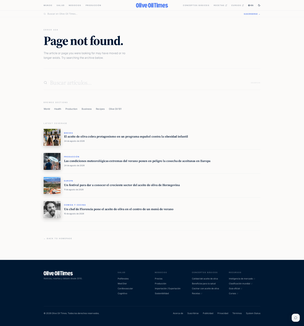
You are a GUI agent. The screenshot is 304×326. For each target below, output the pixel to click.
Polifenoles (123, 278)
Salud (61, 5)
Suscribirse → (252, 14)
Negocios (75, 5)
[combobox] (144, 14)
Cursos (236, 5)
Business (87, 108)
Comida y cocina (75, 205)
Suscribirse (193, 313)
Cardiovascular (125, 288)
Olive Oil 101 (115, 108)
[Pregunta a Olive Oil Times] (296, 318)
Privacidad (222, 313)
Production (71, 108)
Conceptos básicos (196, 5)
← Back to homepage (58, 238)
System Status (253, 313)
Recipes (100, 108)
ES (252, 5)
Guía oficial (234, 288)
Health (57, 108)
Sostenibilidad (162, 293)
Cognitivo (122, 293)
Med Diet (122, 283)
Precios (158, 278)
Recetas (219, 5)
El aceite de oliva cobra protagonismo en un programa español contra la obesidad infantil (126, 137)
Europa (68, 181)
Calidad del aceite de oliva (205, 278)
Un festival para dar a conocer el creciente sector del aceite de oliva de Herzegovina (122, 185)
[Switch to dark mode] (259, 5)
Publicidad (208, 313)
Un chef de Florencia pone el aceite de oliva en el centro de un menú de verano (118, 209)
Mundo (48, 5)
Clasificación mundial (239, 283)
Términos (237, 313)
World (47, 108)
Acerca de (178, 313)
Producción (94, 5)
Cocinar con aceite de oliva (205, 288)
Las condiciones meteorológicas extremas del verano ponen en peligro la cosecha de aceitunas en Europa (137, 161)
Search (255, 83)
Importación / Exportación (167, 288)
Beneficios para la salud (204, 283)
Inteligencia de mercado (241, 278)
